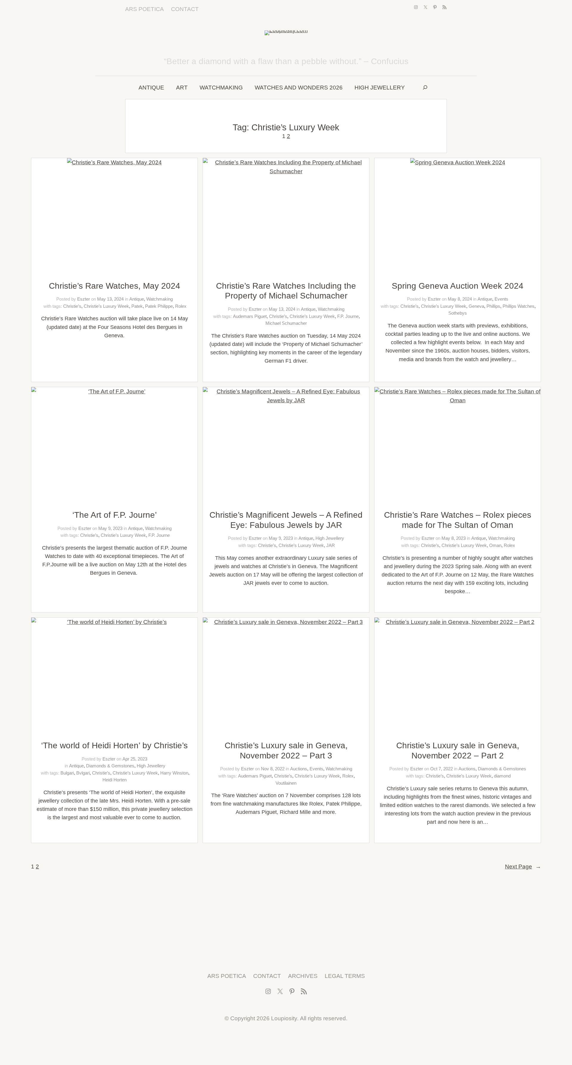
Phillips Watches (518, 306)
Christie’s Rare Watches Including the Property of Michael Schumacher (286, 291)
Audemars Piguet (250, 316)
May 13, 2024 (110, 299)
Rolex (180, 306)
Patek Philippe (159, 306)
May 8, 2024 (460, 299)
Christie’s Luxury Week (106, 306)
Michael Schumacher (286, 323)
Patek (137, 306)
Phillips (493, 306)
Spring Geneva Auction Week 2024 (457, 285)
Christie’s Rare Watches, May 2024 (114, 285)
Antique (136, 299)
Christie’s (72, 306)
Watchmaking (159, 299)
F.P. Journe (348, 316)
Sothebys (457, 313)
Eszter (83, 299)
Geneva (476, 306)
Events (501, 299)
